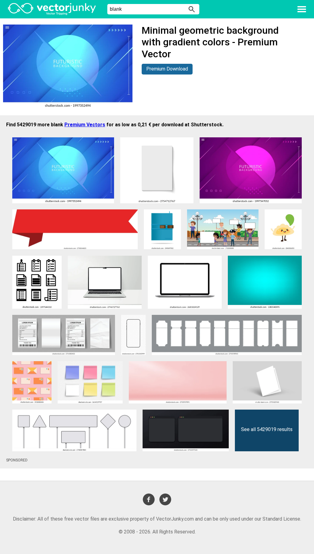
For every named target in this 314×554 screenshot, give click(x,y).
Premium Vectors (84, 125)
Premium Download (167, 69)
